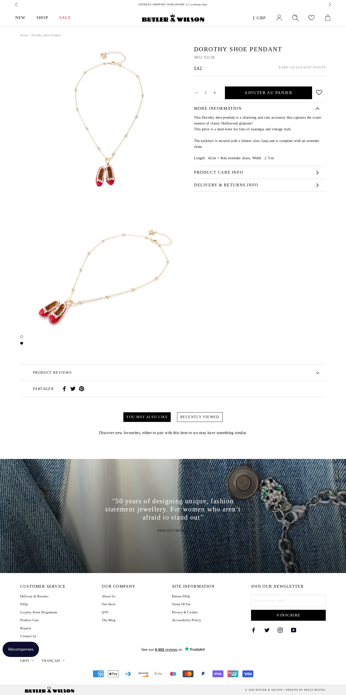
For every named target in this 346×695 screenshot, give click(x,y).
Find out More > (173, 530)
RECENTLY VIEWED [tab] (199, 417)
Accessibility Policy (186, 620)
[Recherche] (295, 18)
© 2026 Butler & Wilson (263, 690)
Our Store (109, 604)
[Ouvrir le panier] (328, 18)
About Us (109, 596)
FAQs (24, 604)
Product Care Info (218, 172)
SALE (65, 17)
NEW (20, 17)
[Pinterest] (81, 388)
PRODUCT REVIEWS (52, 373)
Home (24, 35)
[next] (329, 4)
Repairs (25, 628)
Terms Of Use (181, 604)
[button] (319, 91)
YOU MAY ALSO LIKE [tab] (147, 417)
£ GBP (259, 18)
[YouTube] (293, 630)
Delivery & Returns (34, 596)
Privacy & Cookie (185, 612)
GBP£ (25, 661)
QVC (105, 612)
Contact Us (28, 636)
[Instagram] (280, 630)
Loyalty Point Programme (38, 612)
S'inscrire (288, 615)
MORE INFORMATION (218, 108)
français (51, 661)
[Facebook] (64, 388)
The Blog (109, 620)
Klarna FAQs (181, 596)
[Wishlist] (312, 18)
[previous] (16, 4)
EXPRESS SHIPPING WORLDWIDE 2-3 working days (173, 4)
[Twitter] (72, 388)
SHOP (42, 17)
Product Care (29, 620)
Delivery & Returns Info (226, 185)
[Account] (279, 18)
